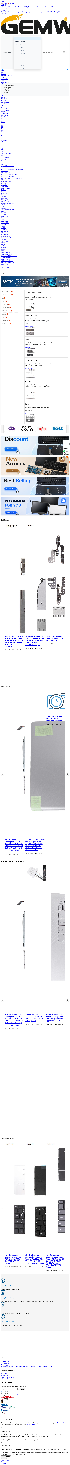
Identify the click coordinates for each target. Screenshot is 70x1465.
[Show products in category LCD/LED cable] (30, 377)
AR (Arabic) (20, 44)
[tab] (5, 1460)
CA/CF (18, 56)
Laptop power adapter (30, 302)
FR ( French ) (20, 68)
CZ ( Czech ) (20, 65)
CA (19, 59)
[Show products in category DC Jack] (30, 400)
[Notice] (65, 19)
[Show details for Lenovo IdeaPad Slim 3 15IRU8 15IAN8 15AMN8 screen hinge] (57, 713)
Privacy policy (15, 1395)
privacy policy (31, 1424)
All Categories (7, 52)
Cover (3, 301)
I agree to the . (11, 1395)
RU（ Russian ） (6, 291)
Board (3, 317)
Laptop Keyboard (20, 41)
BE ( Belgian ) (20, 47)
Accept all (4, 1458)
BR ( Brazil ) (20, 50)
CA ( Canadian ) (21, 53)
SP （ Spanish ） (6, 294)
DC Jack (4, 314)
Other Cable (5, 320)
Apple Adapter (6, 323)
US (3, 298)
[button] (67, 603)
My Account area (61, 1423)
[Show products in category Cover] (30, 423)
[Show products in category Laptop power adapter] (30, 311)
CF (19, 62)
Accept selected (5, 1456)
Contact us (4, 8)
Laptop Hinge (5, 307)
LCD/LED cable (6, 311)
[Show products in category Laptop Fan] (30, 356)
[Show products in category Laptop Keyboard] (30, 335)
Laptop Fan (5, 304)
